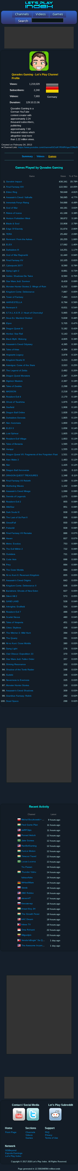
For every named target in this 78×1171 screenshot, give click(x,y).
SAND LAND (12, 601)
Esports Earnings (13, 1153)
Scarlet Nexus (13, 617)
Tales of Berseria (14, 444)
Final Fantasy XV (14, 260)
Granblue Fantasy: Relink (18, 696)
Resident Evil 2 (13, 501)
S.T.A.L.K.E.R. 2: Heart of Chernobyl (24, 313)
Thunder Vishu (28, 872)
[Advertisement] (39, 38)
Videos (40, 156)
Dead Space (12, 701)
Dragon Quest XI (14, 328)
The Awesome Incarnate (33, 945)
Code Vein (11, 559)
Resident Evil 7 (13, 612)
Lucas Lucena (28, 861)
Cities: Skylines (13, 627)
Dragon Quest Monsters (18, 376)
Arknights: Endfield (15, 606)
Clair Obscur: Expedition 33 (19, 654)
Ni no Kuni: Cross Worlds (18, 643)
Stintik (24, 888)
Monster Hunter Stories (17, 685)
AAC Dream (27, 919)
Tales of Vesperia (14, 622)
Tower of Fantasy (14, 297)
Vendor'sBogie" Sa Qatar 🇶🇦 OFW (38, 940)
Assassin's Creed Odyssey (19, 344)
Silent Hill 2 (11, 596)
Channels (30, 1132)
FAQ (47, 1132)
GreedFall (11, 522)
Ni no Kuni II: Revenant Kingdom (22, 575)
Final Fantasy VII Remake (19, 533)
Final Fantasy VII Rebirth (18, 480)
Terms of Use (51, 1138)
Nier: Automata (13, 423)
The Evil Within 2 (14, 549)
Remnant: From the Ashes (19, 239)
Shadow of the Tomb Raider (20, 669)
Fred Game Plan (29, 825)
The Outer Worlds (15, 570)
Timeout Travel (28, 856)
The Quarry (11, 638)
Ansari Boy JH (28, 909)
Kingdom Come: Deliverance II (21, 585)
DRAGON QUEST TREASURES (22, 475)
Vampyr (9, 449)
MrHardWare (27, 882)
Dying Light (11, 648)
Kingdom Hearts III (15, 360)
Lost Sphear (12, 433)
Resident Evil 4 (13, 397)
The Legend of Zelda (16, 370)
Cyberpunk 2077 (14, 265)
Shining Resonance (16, 664)
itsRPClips (26, 830)
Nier (8, 465)
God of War (12, 208)
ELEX (9, 244)
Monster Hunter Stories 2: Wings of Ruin (26, 286)
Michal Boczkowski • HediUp (35, 819)
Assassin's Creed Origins (18, 580)
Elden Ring (11, 192)
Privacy (48, 1135)
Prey (8, 564)
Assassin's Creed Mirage (18, 491)
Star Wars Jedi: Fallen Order (20, 659)
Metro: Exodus (13, 543)
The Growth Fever (30, 914)
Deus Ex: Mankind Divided (19, 318)
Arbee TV (26, 924)
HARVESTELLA (14, 302)
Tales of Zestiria (14, 386)
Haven (9, 538)
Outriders (10, 554)
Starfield (10, 407)
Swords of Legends (16, 496)
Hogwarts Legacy (14, 355)
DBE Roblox (27, 893)
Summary (27, 156)
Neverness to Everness (17, 680)
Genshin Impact (14, 181)
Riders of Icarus (14, 213)
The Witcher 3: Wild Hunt (18, 633)
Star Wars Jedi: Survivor (18, 281)
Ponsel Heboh (28, 835)
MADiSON (11, 391)
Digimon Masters (14, 381)
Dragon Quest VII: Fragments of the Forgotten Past (32, 454)
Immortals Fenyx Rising (17, 202)
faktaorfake (27, 877)
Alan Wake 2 (12, 459)
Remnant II (11, 307)
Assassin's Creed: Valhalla (19, 197)
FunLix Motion (28, 851)
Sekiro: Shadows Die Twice (19, 276)
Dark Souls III (13, 512)
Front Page (10, 1132)
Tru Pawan (26, 867)
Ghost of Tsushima (15, 402)
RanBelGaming (29, 846)
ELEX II (10, 428)
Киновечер (27, 903)
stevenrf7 (26, 898)
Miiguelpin (26, 935)
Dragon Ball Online (15, 412)
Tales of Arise (12, 349)
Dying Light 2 (12, 271)
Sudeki (9, 675)
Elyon (9, 323)
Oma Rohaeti (28, 930)
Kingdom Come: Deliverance (20, 292)
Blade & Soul (12, 223)
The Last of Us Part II (17, 517)
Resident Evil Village (16, 438)
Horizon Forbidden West (18, 218)
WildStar (10, 507)
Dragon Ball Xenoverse (17, 470)
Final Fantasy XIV (15, 187)
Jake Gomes (27, 840)
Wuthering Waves (15, 486)
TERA (9, 234)
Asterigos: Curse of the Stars (20, 365)
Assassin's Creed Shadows (19, 690)
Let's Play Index (13, 1156)
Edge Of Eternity (14, 229)
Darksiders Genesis (15, 417)
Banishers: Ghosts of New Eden (22, 591)
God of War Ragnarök (17, 255)
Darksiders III (12, 250)
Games (29, 1138)
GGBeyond (10, 1150)
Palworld (10, 528)
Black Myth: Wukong (16, 339)
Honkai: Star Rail (14, 334)
